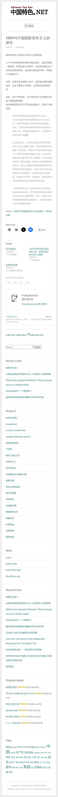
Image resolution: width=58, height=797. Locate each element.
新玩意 (22, 762)
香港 (11, 772)
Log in (8, 557)
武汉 (44, 762)
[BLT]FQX (20, 47)
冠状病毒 (28, 752)
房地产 (12, 762)
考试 (32, 767)
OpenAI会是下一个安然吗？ (19, 391)
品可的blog (11, 468)
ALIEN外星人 (12, 418)
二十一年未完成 (13, 723)
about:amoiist (12, 710)
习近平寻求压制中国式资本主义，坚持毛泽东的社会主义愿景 (39, 252)
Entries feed (11, 564)
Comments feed (13, 570)
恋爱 (45, 757)
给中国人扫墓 (12, 716)
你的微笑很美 (12, 443)
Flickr (19, 747)
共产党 (20, 752)
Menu (30, 25)
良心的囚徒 (11, 249)
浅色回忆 (10, 499)
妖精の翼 (10, 480)
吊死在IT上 (11, 461)
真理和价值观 (12, 265)
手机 (17, 762)
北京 (45, 753)
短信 (17, 767)
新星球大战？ (12, 368)
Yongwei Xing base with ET (18, 436)
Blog (8, 746)
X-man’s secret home (16, 430)
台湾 (49, 753)
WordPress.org (13, 576)
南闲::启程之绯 (13, 455)
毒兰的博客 (11, 493)
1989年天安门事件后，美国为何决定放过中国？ (17, 319)
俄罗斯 (12, 753)
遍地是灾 (10, 666)
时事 (27, 762)
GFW (25, 747)
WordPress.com (42, 789)
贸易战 (38, 767)
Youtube (43, 747)
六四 (14, 282)
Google (31, 746)
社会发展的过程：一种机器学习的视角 (24, 649)
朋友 (36, 762)
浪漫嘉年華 (11, 505)
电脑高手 (10, 518)
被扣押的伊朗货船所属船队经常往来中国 (25, 397)
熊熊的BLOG (12, 512)
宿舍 (29, 757)
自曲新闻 (10, 530)
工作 (34, 757)
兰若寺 (9, 449)
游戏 (48, 762)
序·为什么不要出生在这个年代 (20, 693)
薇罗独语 (10, 537)
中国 (8, 282)
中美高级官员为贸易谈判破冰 (41, 318)
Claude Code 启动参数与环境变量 (21, 632)
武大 (40, 762)
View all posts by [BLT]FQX (34, 304)
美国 (26, 767)
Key (37, 747)
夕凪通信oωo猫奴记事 (16, 474)
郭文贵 (45, 767)
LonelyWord (11, 424)
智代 (32, 762)
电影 (13, 767)
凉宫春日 (37, 753)
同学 (8, 757)
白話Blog (10, 524)
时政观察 (20, 278)
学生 (22, 757)
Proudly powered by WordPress (29, 786)
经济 (27, 282)
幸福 (42, 757)
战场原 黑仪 (11, 687)
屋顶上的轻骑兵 (13, 487)
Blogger (14, 747)
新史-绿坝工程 (12, 704)
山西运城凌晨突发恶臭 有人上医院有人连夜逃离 (28, 374)
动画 (42, 753)
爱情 (8, 767)
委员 (17, 757)
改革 (21, 282)
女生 (13, 757)
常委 (38, 757)
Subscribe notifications (17, 335)
